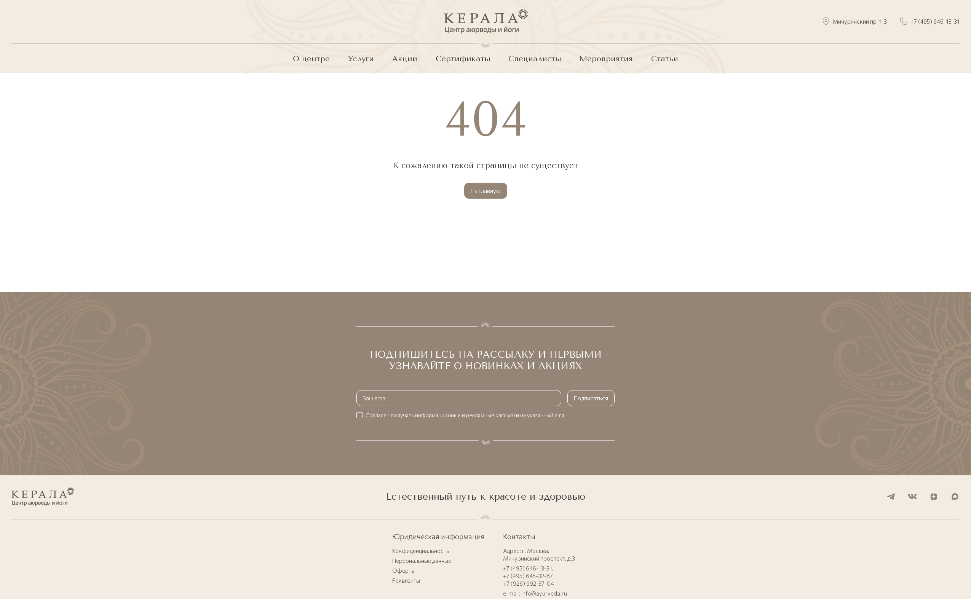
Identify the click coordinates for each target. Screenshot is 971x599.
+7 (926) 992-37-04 (528, 583)
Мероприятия (606, 58)
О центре (311, 58)
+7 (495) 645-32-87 (528, 575)
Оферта (403, 570)
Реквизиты (406, 580)
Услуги (361, 58)
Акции (404, 58)
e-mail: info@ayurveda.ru (535, 593)
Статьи (664, 58)
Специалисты (534, 58)
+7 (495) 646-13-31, (528, 568)
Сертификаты (463, 58)
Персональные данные (421, 560)
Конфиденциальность (420, 550)
